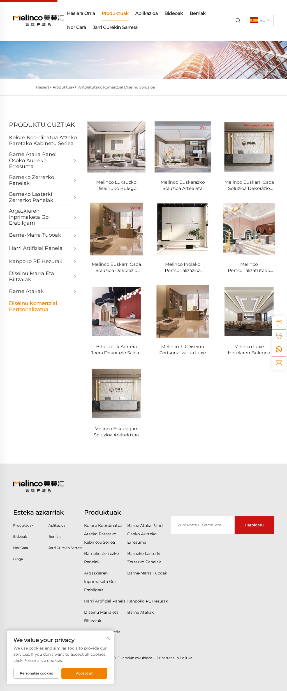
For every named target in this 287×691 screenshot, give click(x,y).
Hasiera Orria (81, 13)
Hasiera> (44, 87)
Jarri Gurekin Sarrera (115, 27)
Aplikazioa (146, 13)
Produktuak (115, 13)
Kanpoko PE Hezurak (147, 601)
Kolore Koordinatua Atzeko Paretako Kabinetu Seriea (103, 534)
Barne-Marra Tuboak (147, 573)
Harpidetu (254, 525)
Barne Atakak (140, 612)
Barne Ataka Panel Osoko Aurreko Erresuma (145, 534)
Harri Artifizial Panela (105, 601)
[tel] (279, 336)
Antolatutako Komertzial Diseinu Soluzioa (116, 87)
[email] (279, 363)
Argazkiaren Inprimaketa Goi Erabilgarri (100, 581)
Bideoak (174, 13)
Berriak (198, 13)
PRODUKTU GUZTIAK (42, 125)
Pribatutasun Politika (174, 658)
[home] (38, 20)
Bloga (18, 559)
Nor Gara (76, 27)
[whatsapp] (279, 349)
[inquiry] (279, 322)
